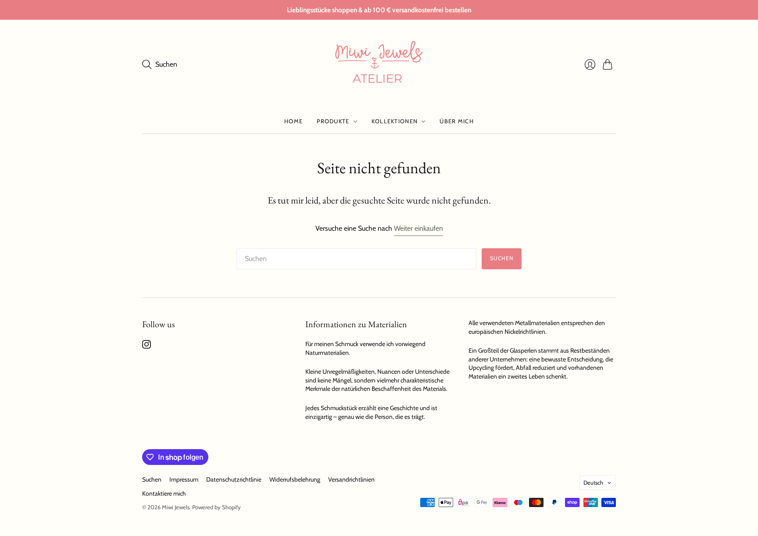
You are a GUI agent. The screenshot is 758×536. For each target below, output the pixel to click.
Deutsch (593, 482)
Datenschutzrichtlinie (233, 479)
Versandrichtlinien (351, 479)
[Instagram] (146, 346)
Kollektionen (395, 121)
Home (293, 121)
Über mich (457, 121)
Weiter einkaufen (418, 228)
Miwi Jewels (176, 507)
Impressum (183, 479)
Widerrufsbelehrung (294, 479)
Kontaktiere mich (164, 493)
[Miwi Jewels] (379, 64)
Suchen (501, 258)
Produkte (333, 121)
